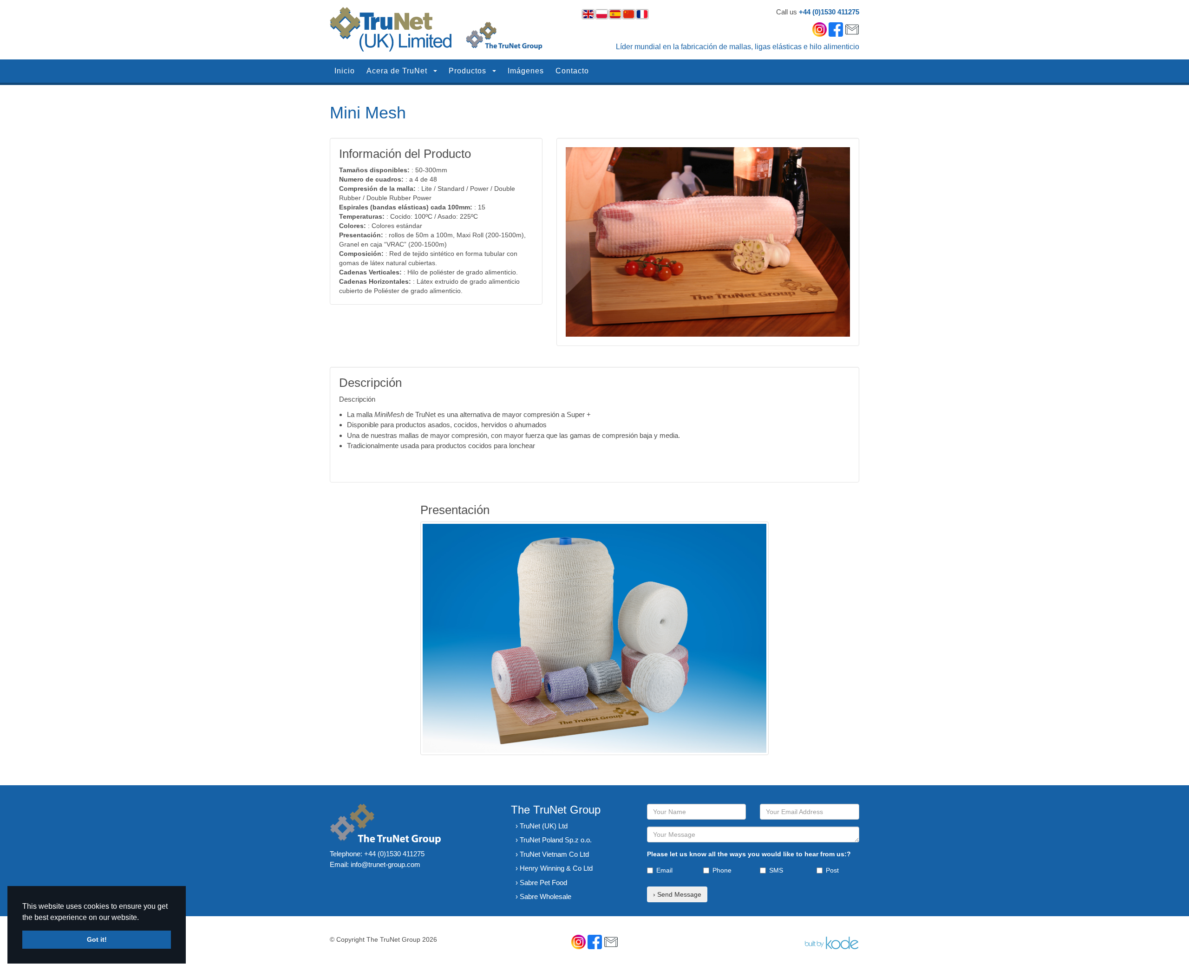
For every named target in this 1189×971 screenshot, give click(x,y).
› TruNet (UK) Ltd (542, 826)
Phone (722, 870)
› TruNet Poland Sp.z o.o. (554, 840)
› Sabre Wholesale (543, 896)
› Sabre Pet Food (541, 882)
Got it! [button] (97, 939)
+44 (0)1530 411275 (829, 12)
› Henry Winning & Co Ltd (554, 868)
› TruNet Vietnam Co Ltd (552, 854)
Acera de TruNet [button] (398, 71)
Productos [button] (469, 71)
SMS (776, 870)
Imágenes (526, 71)
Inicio (344, 71)
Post (832, 870)
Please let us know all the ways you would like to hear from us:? (749, 854)
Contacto (572, 71)
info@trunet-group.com (385, 864)
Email (664, 870)
